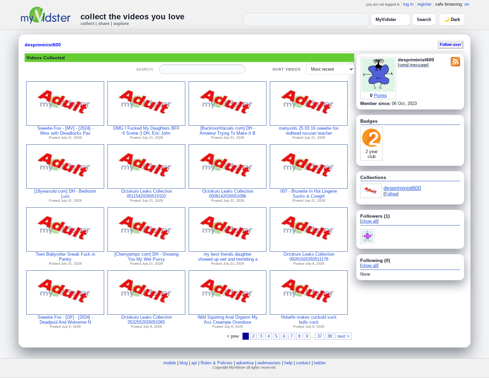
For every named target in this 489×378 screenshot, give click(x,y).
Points (380, 95)
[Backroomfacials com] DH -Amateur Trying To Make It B (227, 131)
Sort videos (286, 69)
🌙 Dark (452, 19)
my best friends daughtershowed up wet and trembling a (227, 257)
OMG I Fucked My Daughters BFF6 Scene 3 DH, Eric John (146, 131)
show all (369, 221)
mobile (169, 362)
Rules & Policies (217, 362)
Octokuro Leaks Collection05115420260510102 (146, 194)
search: (145, 69)
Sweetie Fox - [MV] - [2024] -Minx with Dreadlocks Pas (65, 131)
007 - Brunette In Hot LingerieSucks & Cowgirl (308, 194)
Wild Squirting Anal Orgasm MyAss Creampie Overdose (228, 320)
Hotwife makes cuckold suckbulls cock (309, 320)
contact (303, 362)
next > (343, 336)
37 (319, 336)
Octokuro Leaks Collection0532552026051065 (146, 320)
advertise (245, 362)
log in (408, 4)
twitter (320, 362)
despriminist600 (43, 44)
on (466, 4)
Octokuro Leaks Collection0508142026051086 (227, 194)
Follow (391, 193)
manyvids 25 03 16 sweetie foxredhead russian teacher (309, 131)
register (424, 4)
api (194, 362)
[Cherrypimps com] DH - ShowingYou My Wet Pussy (146, 257)
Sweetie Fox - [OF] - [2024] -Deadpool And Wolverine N (65, 320)
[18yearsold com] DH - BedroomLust (65, 194)
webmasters (269, 362)
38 (329, 336)
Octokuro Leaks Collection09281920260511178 (308, 257)
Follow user (450, 44)
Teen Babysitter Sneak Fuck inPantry (65, 257)
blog (184, 362)
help (288, 362)
